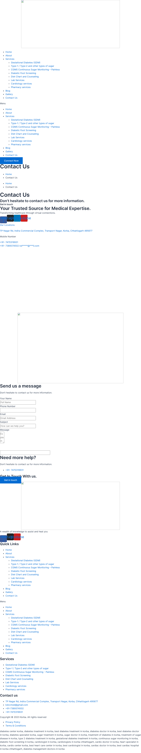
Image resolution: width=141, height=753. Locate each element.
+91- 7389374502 (9, 245)
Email (3, 414)
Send (7, 447)
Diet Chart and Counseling (25, 76)
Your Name (6, 398)
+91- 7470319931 (9, 242)
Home (9, 52)
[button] (70, 103)
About (9, 55)
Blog (8, 90)
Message (4, 429)
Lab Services (17, 80)
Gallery (9, 94)
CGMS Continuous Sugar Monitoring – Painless (35, 69)
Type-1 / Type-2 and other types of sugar (32, 66)
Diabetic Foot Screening (23, 73)
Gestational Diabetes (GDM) (25, 62)
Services (10, 59)
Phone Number (7, 406)
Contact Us (11, 97)
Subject (4, 422)
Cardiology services (21, 83)
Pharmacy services (21, 87)
